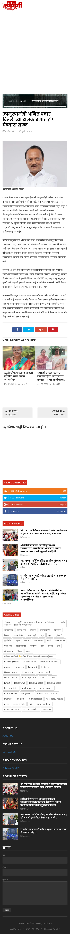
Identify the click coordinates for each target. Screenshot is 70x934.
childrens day (29, 661)
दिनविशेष (57, 630)
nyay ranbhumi (44, 704)
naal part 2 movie (54, 698)
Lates (43, 677)
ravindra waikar (30, 709)
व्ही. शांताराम (8, 651)
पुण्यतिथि (7, 640)
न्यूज (49, 635)
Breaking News (11, 661)
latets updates (11, 688)
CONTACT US (9, 751)
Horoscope (27, 672)
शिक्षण (20, 651)
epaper (7, 667)
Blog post (10, 414)
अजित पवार (8, 630)
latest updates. (54, 682)
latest (23, 100)
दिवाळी (6, 635)
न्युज (42, 635)
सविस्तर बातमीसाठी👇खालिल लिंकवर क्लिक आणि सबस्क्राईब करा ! (29, 656)
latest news (19, 682)
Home (11, 100)
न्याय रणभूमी (32, 635)
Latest (7, 682)
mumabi (8, 698)
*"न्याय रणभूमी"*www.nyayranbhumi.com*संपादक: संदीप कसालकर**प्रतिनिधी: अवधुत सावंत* (34, 623)
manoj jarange (46, 688)
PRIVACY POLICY (11, 767)
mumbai (20, 698)
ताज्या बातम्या (45, 630)
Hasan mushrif (11, 672)
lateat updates (29, 677)
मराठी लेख (8, 645)
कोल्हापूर (33, 630)
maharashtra (28, 688)
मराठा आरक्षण (38, 640)
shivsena (47, 709)
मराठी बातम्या (60, 640)
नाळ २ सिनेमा (18, 635)
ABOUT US (8, 735)
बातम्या (26, 640)
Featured (32, 667)
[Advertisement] (35, 51)
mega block (27, 693)
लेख (58, 645)
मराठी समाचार (21, 645)
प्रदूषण (17, 640)
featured (20, 667)
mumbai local (35, 698)
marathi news (10, 693)
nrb (30, 704)
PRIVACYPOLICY (11, 709)
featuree (45, 667)
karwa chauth (44, 672)
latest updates (36, 682)
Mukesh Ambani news (47, 693)
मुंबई (42, 645)
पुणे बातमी (59, 635)
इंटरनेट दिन (21, 630)
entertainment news (49, 661)
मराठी (49, 640)
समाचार (28, 651)
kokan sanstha (11, 677)
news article (19, 704)
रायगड (50, 645)
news (6, 704)
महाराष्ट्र (33, 645)
